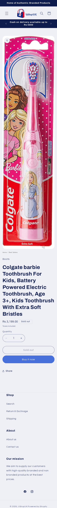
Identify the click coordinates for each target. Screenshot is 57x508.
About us (11, 439)
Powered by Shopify (37, 506)
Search (10, 404)
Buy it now (28, 359)
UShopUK (22, 506)
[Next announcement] (51, 23)
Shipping (11, 419)
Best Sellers (13, 252)
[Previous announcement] (6, 23)
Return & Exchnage (17, 411)
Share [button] (9, 371)
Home (5, 252)
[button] (6, 13)
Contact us (12, 447)
